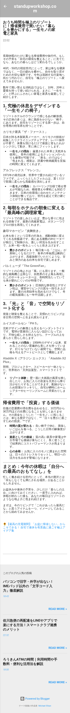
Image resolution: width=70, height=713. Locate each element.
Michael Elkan (44, 706)
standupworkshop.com (35, 8)
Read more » (58, 609)
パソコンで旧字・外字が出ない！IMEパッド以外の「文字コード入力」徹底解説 (28, 586)
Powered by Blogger (37, 698)
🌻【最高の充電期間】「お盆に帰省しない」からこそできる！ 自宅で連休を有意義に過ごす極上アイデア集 (34, 527)
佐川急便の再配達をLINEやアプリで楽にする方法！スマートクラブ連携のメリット (30, 624)
